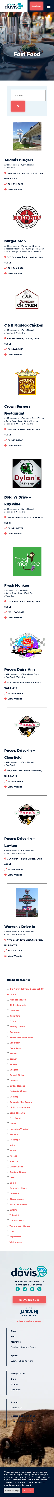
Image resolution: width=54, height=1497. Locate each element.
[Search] (18, 106)
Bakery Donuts (17, 1026)
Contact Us (17, 1407)
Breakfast (9, 590)
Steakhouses (16, 1198)
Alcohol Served (17, 999)
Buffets (13, 1064)
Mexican (13, 1161)
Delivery (13, 1096)
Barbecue (14, 1032)
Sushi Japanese (18, 1204)
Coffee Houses (17, 1085)
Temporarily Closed (20, 1225)
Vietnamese (15, 1242)
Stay (13, 1330)
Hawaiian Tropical (19, 1128)
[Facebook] (17, 1289)
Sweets (13, 1209)
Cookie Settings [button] (12, 1490)
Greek (20, 423)
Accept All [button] (28, 1490)
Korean (13, 1155)
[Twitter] (25, 1289)
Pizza (12, 1177)
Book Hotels (36, 6)
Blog (13, 1378)
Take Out (36, 251)
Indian (12, 1145)
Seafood (14, 1193)
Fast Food (10, 167)
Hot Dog (14, 1134)
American (26, 246)
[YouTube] (32, 1289)
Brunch (13, 1058)
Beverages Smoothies (21, 1037)
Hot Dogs (14, 1139)
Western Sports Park (22, 1360)
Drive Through (28, 164)
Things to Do (18, 1373)
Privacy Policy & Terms (29, 1321)
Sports (14, 1355)
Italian (12, 1150)
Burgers (36, 246)
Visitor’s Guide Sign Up (23, 1415)
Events (14, 1384)
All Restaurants (12, 164)
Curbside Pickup (18, 1091)
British (13, 1053)
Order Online (16, 1166)
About (14, 1402)
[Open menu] (48, 6)
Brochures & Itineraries (23, 1421)
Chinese (13, 1080)
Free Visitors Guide (29, 1299)
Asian (12, 1021)
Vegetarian (15, 1236)
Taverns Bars (16, 1220)
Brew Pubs (15, 1048)
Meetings (16, 1341)
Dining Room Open (35, 248)
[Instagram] (39, 1289)
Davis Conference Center (24, 1347)
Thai (11, 1231)
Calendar (16, 1389)
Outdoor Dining (17, 1171)
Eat (13, 1336)
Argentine (14, 1015)
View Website (15, 189)
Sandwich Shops (18, 1188)
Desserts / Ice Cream (14, 248)
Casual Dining (38, 418)
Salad (12, 1182)
